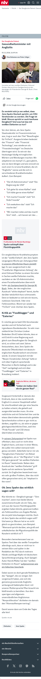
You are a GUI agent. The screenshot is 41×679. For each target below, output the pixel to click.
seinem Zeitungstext (13, 438)
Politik (14, 8)
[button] (20, 77)
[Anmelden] (28, 2)
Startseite (5, 8)
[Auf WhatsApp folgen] (37, 98)
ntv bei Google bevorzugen (16, 105)
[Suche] (33, 2)
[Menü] (37, 2)
